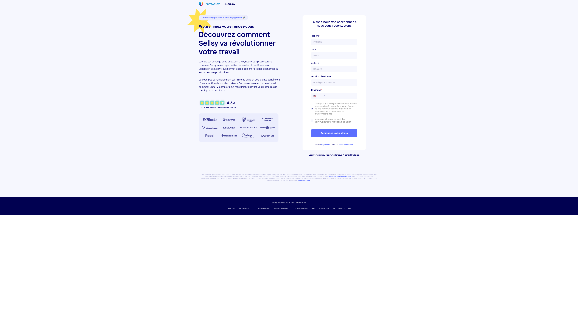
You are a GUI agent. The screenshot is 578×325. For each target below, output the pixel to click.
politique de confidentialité (340, 177)
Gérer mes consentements (238, 208)
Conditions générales (261, 208)
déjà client (325, 145)
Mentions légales (281, 208)
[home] (217, 4)
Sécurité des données (342, 208)
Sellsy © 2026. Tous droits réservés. (289, 202)
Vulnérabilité (324, 208)
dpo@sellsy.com (304, 181)
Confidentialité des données (303, 208)
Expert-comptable (345, 145)
